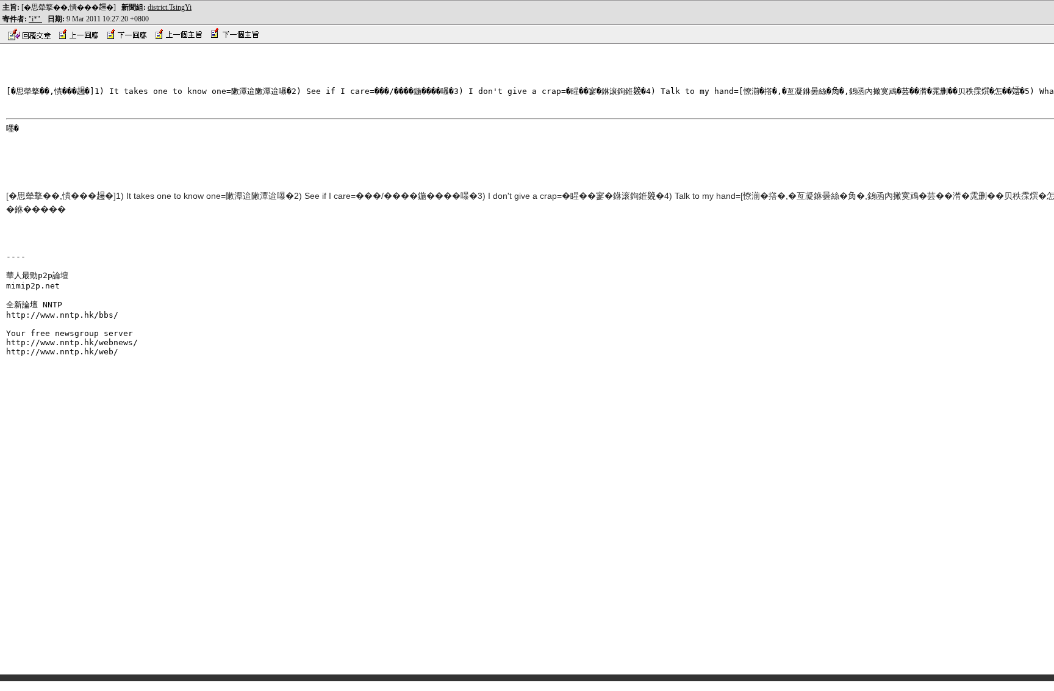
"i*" (35, 19)
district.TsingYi (170, 7)
